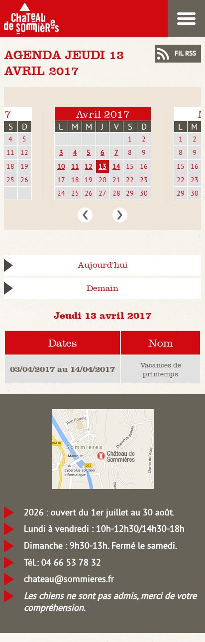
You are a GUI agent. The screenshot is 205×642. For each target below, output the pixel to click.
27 (102, 193)
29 (130, 193)
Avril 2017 (103, 114)
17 (61, 179)
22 (130, 179)
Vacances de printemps (160, 369)
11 (10, 152)
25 (10, 179)
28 (116, 193)
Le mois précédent (85, 215)
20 (102, 179)
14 (116, 166)
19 (24, 166)
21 (116, 179)
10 (61, 166)
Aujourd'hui (103, 265)
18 (10, 166)
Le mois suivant (119, 215)
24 (61, 193)
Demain (102, 288)
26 (24, 179)
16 (144, 166)
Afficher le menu (186, 18)
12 (24, 152)
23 (144, 179)
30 (144, 193)
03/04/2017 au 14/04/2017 (62, 369)
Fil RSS (185, 54)
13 (102, 166)
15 (130, 166)
